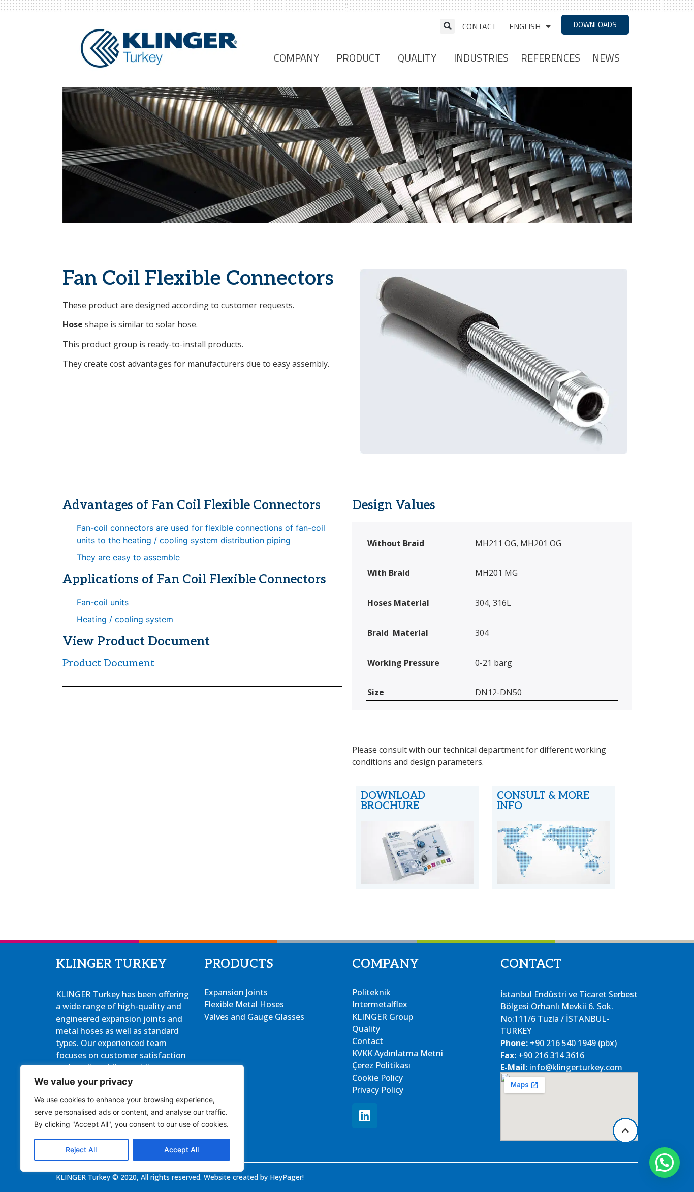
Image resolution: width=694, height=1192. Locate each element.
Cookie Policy (377, 1077)
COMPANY (296, 58)
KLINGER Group (382, 1016)
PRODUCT (358, 58)
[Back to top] (625, 1130)
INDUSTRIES (481, 58)
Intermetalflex (379, 1004)
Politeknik (371, 992)
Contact (479, 26)
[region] (132, 1118)
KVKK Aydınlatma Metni (397, 1053)
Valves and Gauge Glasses (254, 1016)
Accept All (181, 1149)
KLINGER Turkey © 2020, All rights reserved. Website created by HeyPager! (180, 1177)
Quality (366, 1028)
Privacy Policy (377, 1089)
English (525, 26)
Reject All (81, 1149)
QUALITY (417, 58)
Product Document (108, 663)
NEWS (606, 58)
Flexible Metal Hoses (244, 1004)
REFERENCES (550, 58)
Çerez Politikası (381, 1065)
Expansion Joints (236, 992)
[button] (447, 26)
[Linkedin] (364, 1115)
